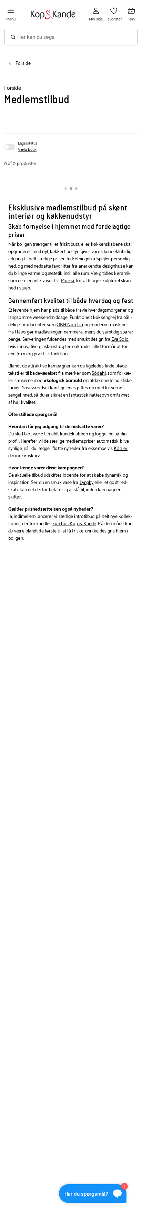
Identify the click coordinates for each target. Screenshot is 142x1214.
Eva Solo (120, 340)
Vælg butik (27, 150)
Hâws (20, 332)
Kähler (121, 449)
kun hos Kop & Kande (74, 524)
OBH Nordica (70, 325)
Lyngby (87, 483)
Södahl (99, 374)
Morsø (67, 281)
